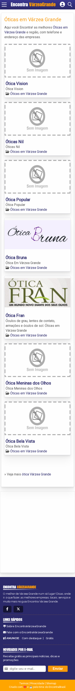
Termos (23, 683)
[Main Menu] (4, 4)
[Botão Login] (62, 4)
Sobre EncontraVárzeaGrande (26, 626)
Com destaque (32, 638)
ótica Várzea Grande (36, 474)
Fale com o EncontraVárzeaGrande (29, 632)
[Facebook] (7, 609)
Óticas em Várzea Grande (28, 94)
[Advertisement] (37, 531)
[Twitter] (18, 609)
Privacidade (37, 683)
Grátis (49, 638)
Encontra (33, 4)
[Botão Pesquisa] (71, 4)
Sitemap (51, 683)
